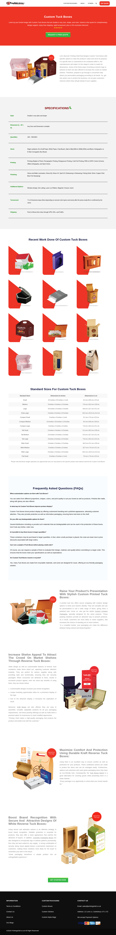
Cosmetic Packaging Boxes (43, 838)
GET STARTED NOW (58, 880)
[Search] (96, 3)
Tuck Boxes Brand (97, 773)
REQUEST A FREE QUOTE (58, 35)
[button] (77, 3)
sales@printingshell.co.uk (91, 906)
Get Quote (105, 3)
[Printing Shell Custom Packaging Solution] (15, 3)
